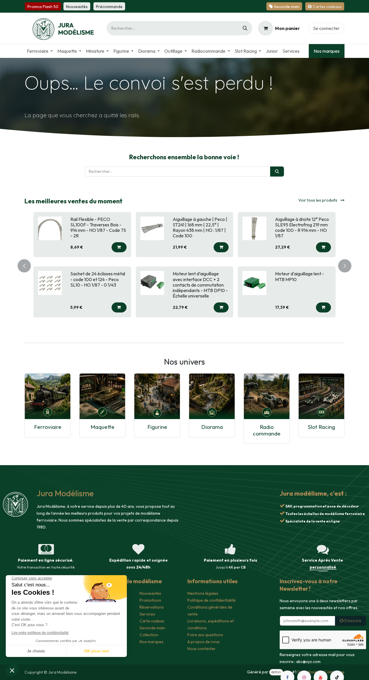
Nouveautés (150, 593)
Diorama (212, 426)
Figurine (157, 426)
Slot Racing (321, 426)
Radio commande (266, 430)
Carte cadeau (152, 621)
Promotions (150, 600)
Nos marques (327, 51)
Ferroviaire (47, 426)
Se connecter (326, 28)
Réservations (152, 607)
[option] (184, 264)
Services (147, 614)
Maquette (102, 426)
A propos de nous (203, 641)
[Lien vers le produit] (47, 396)
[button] (119, 247)
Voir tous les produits (318, 200)
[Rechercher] (245, 28)
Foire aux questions (205, 634)
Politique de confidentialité (211, 600)
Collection (149, 634)
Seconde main (152, 627)
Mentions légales (202, 593)
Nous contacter (201, 648)
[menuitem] (40, 51)
